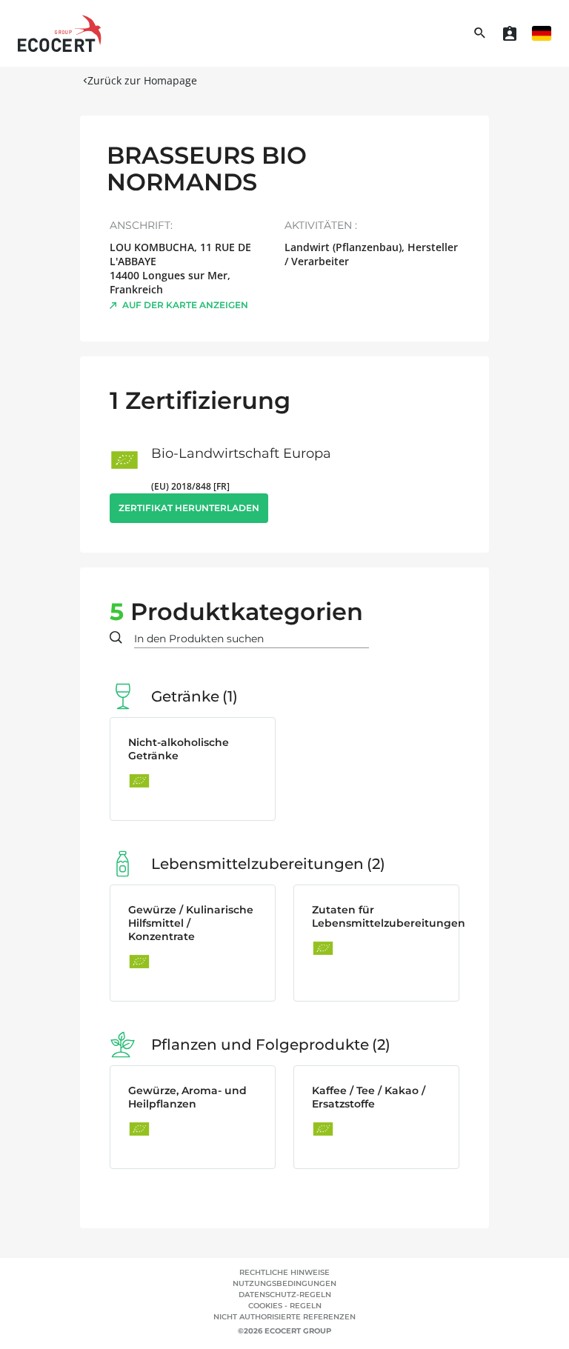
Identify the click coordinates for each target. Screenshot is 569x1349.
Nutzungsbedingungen (284, 1283)
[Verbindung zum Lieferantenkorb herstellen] (509, 33)
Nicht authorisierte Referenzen (284, 1317)
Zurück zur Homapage (142, 80)
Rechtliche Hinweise (284, 1272)
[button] (541, 33)
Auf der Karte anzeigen (185, 304)
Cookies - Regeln (285, 1305)
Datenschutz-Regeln (285, 1294)
